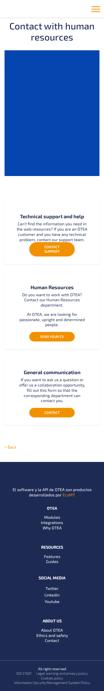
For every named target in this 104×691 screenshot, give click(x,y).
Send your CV (52, 336)
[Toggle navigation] (95, 10)
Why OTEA (52, 527)
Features (52, 556)
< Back (10, 447)
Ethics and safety (52, 635)
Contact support (52, 249)
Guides (52, 561)
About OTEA (52, 630)
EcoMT (69, 494)
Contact (52, 412)
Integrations (52, 522)
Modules (52, 517)
